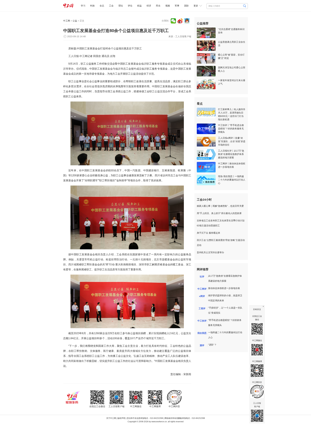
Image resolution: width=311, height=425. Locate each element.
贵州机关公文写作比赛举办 (210, 252)
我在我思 (202, 333)
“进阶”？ (212, 344)
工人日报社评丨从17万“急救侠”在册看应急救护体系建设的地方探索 (231, 154)
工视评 (202, 308)
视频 (167, 5)
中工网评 (202, 289)
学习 (83, 5)
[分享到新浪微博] (180, 20)
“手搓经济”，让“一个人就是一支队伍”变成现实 (225, 310)
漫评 (202, 345)
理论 (120, 5)
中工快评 (202, 320)
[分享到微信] (173, 20)
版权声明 (121, 418)
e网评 (202, 296)
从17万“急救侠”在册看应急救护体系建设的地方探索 (225, 278)
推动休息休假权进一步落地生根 (224, 288)
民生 (158, 5)
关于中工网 (111, 418)
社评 (202, 276)
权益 (139, 5)
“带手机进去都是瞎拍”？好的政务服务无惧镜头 (225, 322)
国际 (186, 5)
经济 (149, 5)
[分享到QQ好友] (187, 20)
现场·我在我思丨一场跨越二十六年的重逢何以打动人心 (231, 179)
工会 (111, 5)
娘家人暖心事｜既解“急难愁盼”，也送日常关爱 (220, 206)
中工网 (66, 20)
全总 (102, 5)
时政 (92, 5)
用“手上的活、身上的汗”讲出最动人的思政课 (219, 213)
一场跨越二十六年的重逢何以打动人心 (225, 335)
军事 (177, 5)
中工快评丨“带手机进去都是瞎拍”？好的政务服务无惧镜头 (231, 128)
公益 (75, 20)
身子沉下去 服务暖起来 (208, 233)
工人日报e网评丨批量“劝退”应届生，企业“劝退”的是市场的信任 (231, 141)
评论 (130, 5)
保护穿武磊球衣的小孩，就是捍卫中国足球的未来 (225, 298)
